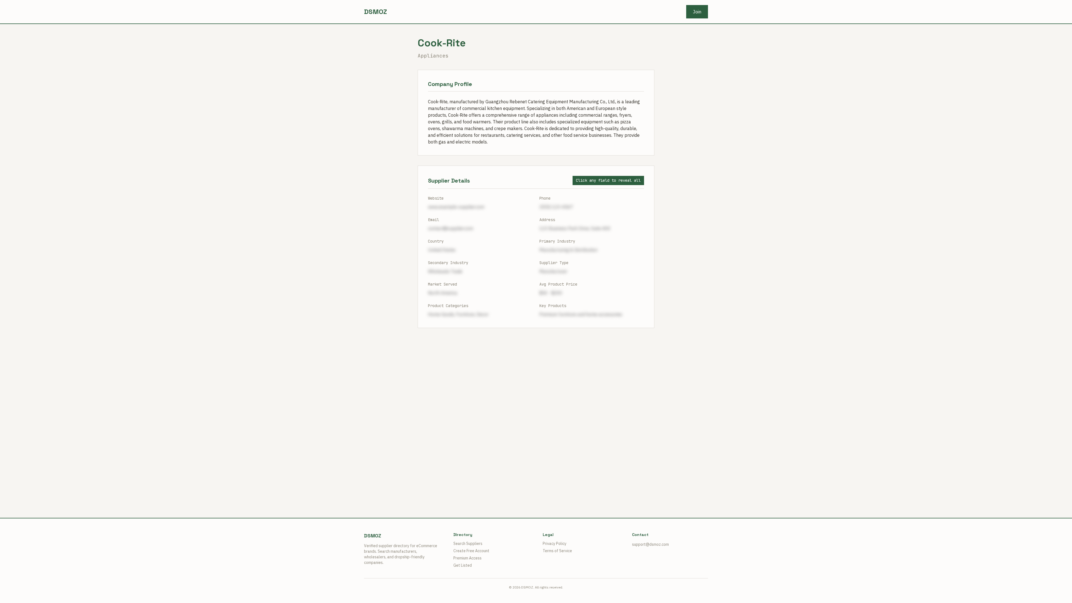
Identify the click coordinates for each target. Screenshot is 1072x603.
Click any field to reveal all (608, 180)
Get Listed (462, 565)
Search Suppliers (467, 543)
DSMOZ (375, 11)
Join (697, 12)
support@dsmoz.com (650, 544)
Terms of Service (557, 550)
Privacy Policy (554, 543)
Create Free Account (471, 550)
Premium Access (467, 558)
